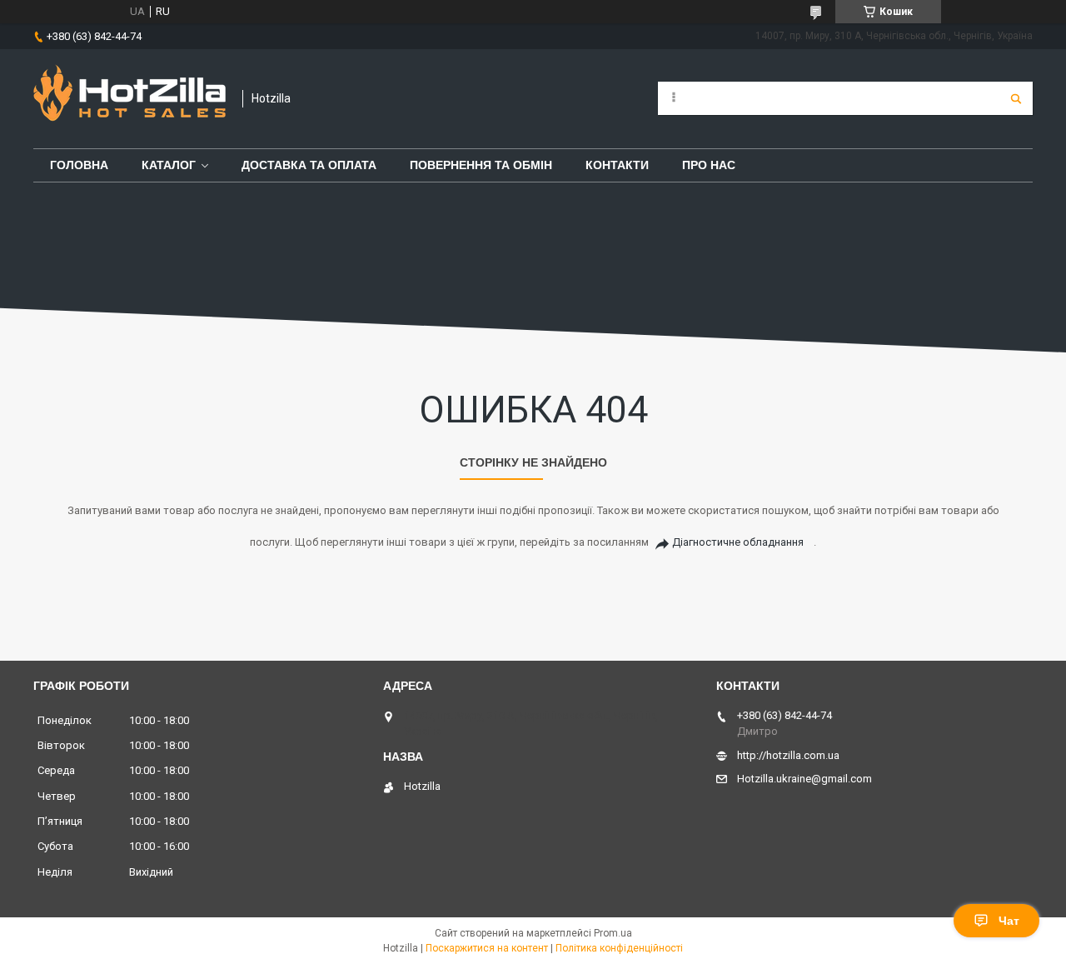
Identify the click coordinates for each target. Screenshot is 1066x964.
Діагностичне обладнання (738, 542)
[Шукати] (1016, 98)
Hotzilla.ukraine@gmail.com (804, 778)
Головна (79, 165)
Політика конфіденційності (619, 948)
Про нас (708, 165)
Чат (1009, 920)
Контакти (617, 165)
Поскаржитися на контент (487, 948)
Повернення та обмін (481, 165)
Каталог (169, 165)
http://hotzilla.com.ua (788, 755)
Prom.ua (613, 933)
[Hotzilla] (129, 98)
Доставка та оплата (309, 165)
